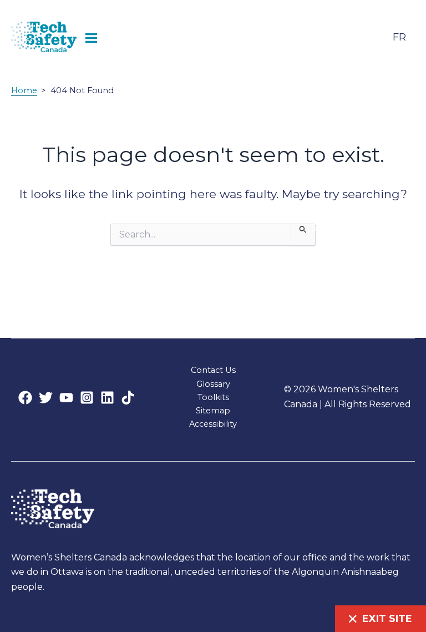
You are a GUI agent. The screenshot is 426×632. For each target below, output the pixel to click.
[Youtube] (66, 398)
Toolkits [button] (213, 397)
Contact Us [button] (213, 370)
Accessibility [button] (213, 424)
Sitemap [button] (213, 411)
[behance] (87, 398)
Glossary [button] (213, 384)
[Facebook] (25, 398)
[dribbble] (128, 398)
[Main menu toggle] (91, 37)
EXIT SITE (387, 619)
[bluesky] (107, 398)
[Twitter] (46, 398)
